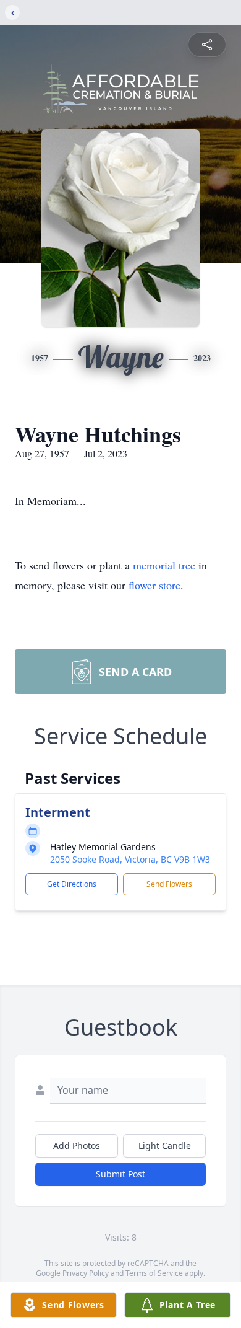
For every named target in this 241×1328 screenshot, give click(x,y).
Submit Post (120, 1174)
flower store (154, 585)
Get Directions (71, 884)
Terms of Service (154, 1273)
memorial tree (164, 565)
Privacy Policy (85, 1273)
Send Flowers (169, 884)
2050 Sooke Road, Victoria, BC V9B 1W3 (130, 859)
